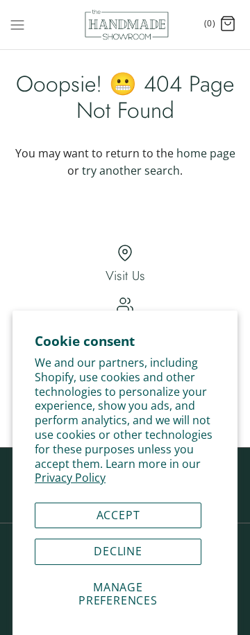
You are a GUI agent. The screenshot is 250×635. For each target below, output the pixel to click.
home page (205, 153)
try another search (131, 170)
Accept (118, 515)
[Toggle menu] (17, 23)
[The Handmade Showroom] (125, 24)
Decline (118, 551)
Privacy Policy (70, 477)
